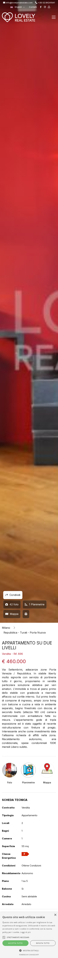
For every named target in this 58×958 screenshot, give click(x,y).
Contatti (33, 7)
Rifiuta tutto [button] (42, 943)
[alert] (29, 935)
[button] (29, 950)
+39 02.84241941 (46, 2)
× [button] (55, 915)
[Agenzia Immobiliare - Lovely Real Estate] (18, 17)
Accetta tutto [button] (15, 943)
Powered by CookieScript (29, 955)
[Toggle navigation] (53, 17)
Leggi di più (25, 932)
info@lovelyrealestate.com (19, 2)
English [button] (18, 7)
